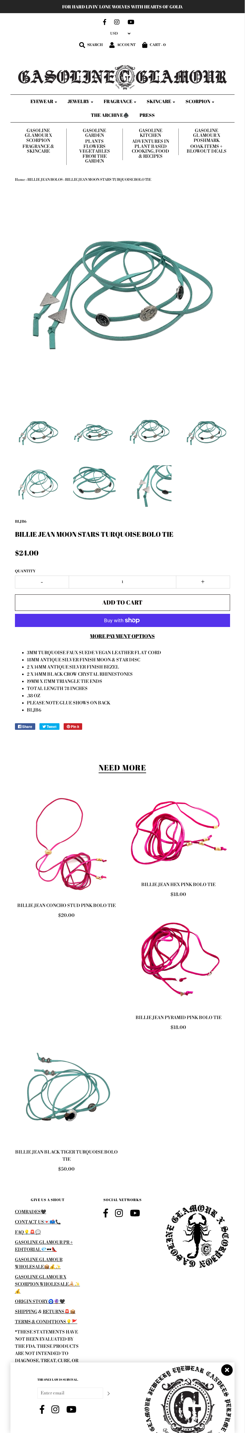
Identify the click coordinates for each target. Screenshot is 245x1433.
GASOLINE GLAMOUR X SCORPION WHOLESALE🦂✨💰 (47, 1284)
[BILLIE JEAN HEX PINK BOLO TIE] (178, 833)
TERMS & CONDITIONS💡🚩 (46, 1322)
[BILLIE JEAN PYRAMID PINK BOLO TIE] (178, 957)
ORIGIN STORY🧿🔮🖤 (40, 1301)
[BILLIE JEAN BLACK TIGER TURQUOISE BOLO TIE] (66, 1091)
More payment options (122, 636)
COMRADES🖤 (30, 1212)
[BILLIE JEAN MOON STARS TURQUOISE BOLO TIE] (38, 433)
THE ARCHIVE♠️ (110, 115)
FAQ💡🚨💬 (28, 1232)
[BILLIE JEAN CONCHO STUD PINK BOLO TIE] (66, 843)
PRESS (147, 115)
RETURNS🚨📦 (59, 1312)
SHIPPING (26, 1312)
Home (20, 180)
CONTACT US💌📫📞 (38, 1222)
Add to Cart (122, 602)
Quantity (25, 571)
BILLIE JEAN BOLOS (45, 180)
